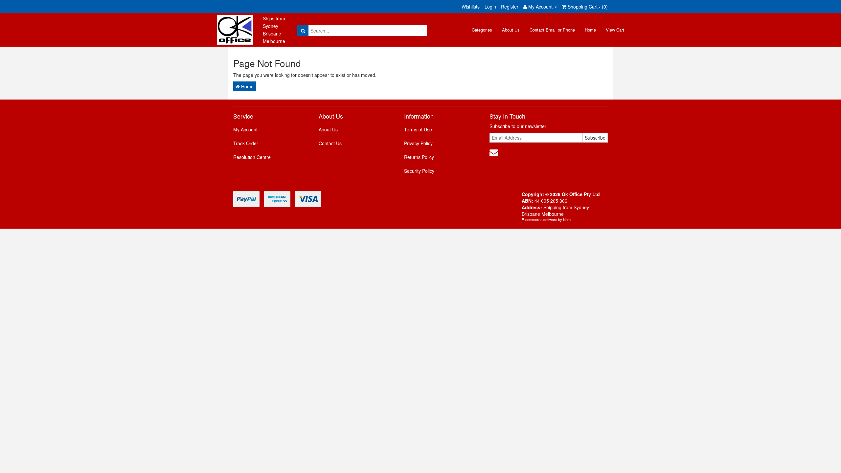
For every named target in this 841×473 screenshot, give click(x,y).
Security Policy (419, 171)
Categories (482, 30)
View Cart (615, 30)
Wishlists (471, 6)
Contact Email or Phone (552, 30)
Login (490, 6)
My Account (245, 129)
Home (590, 30)
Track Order (245, 143)
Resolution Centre (252, 157)
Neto (567, 219)
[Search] (303, 30)
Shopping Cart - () (587, 6)
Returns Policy (419, 157)
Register (509, 6)
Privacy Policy (418, 143)
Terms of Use (418, 129)
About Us (511, 30)
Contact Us (330, 143)
